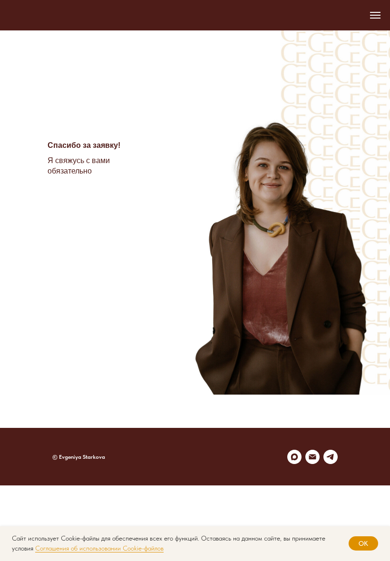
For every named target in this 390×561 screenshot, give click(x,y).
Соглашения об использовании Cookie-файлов (99, 548)
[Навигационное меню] (375, 15)
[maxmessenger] (294, 457)
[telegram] (330, 457)
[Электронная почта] (312, 457)
